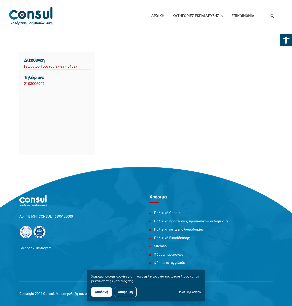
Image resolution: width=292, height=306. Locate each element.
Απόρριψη (125, 292)
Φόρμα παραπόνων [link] (168, 254)
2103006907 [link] (34, 84)
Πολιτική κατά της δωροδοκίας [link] (179, 229)
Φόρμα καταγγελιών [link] (169, 263)
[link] (286, 40)
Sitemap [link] (160, 246)
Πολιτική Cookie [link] (167, 213)
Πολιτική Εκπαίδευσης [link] (172, 238)
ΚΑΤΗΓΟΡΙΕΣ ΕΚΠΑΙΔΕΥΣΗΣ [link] (195, 16)
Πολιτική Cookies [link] (189, 292)
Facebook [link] (26, 248)
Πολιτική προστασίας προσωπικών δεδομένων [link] (191, 221)
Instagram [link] (44, 248)
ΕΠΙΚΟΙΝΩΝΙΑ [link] (243, 16)
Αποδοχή (101, 292)
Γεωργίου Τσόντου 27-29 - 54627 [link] (51, 66)
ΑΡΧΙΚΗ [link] (157, 16)
